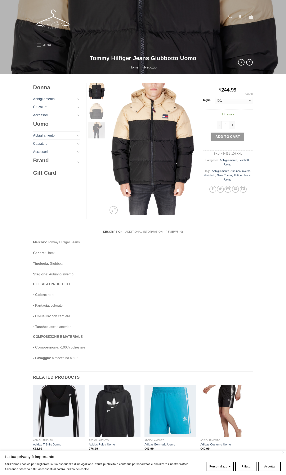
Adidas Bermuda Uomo (159, 444)
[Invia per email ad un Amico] (227, 189)
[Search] (230, 16)
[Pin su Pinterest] (235, 189)
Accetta (269, 466)
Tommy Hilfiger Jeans (237, 175)
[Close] (283, 452)
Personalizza (218, 466)
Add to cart (227, 136)
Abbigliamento (228, 160)
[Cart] (251, 16)
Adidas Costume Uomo (215, 444)
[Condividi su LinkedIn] (243, 189)
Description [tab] (112, 231)
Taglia (206, 100)
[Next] (189, 149)
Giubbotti (244, 160)
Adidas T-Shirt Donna (47, 444)
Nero (220, 175)
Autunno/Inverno (240, 171)
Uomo (227, 164)
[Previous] (115, 149)
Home (133, 67)
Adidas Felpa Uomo (102, 444)
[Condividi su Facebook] (212, 189)
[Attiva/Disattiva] (78, 98)
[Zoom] (114, 210)
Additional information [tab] (144, 231)
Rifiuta (245, 466)
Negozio (150, 67)
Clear (249, 94)
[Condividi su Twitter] (220, 189)
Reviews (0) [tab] (174, 231)
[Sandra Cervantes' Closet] (85, 20)
